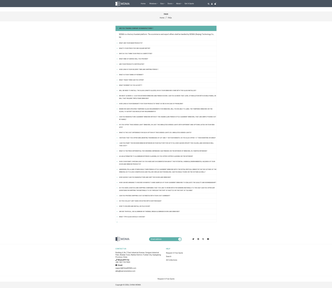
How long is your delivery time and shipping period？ (139, 69)
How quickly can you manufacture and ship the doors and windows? (145, 177)
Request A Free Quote (174, 253)
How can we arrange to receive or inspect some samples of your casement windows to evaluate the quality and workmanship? (167, 182)
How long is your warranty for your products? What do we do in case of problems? (151, 103)
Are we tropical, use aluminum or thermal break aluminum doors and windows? (149, 211)
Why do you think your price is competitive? (135, 53)
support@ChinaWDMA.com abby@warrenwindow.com (125, 268)
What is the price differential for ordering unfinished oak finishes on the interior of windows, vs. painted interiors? (163, 151)
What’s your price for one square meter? (134, 48)
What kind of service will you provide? (133, 59)
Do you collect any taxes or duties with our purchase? (140, 201)
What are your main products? (131, 43)
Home (162, 18)
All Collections (171, 260)
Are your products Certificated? (131, 64)
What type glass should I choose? (132, 217)
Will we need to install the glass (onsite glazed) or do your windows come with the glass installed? (157, 90)
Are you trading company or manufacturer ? (136, 28)
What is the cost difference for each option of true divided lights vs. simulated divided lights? (155, 132)
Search (168, 256)
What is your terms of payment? (131, 75)
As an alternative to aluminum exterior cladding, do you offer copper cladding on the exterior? (156, 156)
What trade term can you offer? (131, 80)
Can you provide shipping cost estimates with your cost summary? (144, 195)
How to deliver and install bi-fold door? (134, 206)
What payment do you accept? (130, 85)
